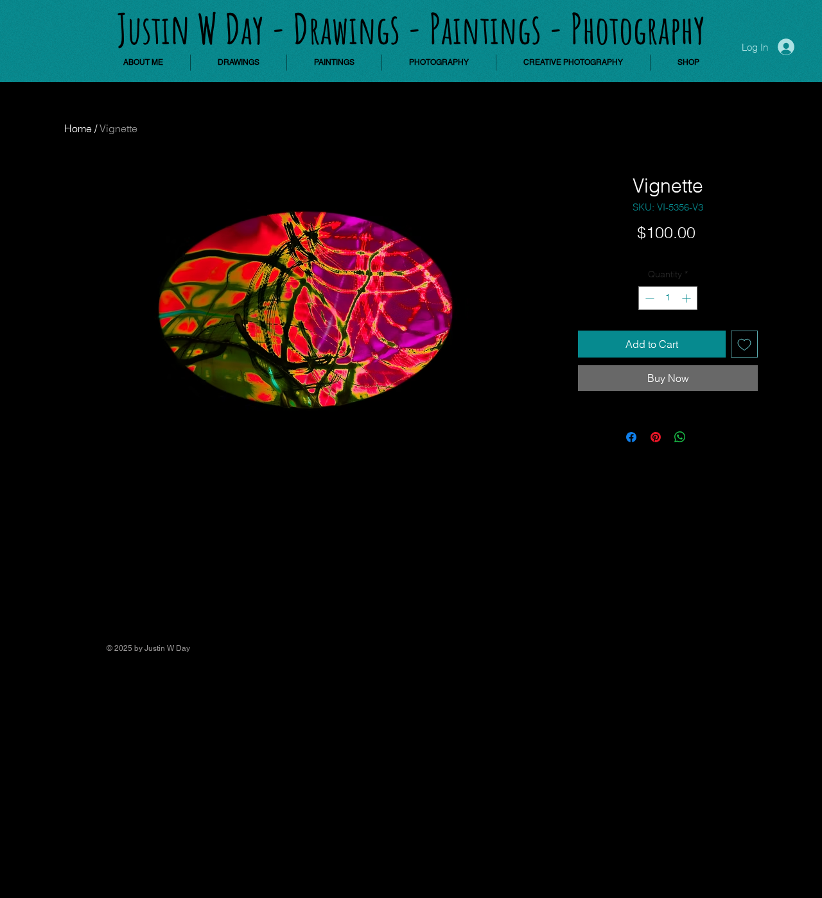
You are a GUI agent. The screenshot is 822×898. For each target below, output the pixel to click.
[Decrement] (648, 298)
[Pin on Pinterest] (655, 437)
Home (78, 128)
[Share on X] (704, 437)
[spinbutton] (667, 298)
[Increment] (687, 298)
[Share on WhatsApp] (680, 437)
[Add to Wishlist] (744, 344)
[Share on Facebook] (631, 437)
